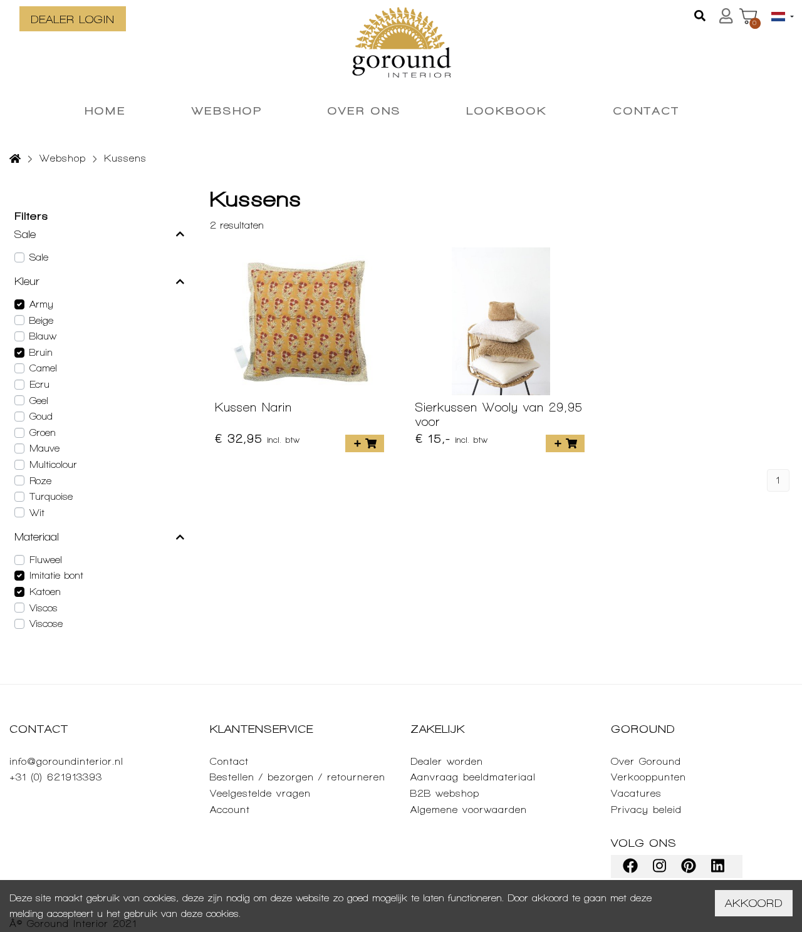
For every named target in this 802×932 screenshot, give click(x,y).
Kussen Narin (253, 407)
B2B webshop (444, 793)
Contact (229, 761)
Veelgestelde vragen (260, 793)
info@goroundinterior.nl (66, 761)
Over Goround (646, 761)
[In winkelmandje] (364, 443)
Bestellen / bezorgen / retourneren (297, 777)
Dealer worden (446, 761)
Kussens (125, 158)
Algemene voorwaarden (468, 809)
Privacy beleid (646, 809)
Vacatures (636, 793)
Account (230, 809)
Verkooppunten (648, 777)
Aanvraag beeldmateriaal (473, 777)
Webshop (62, 158)
